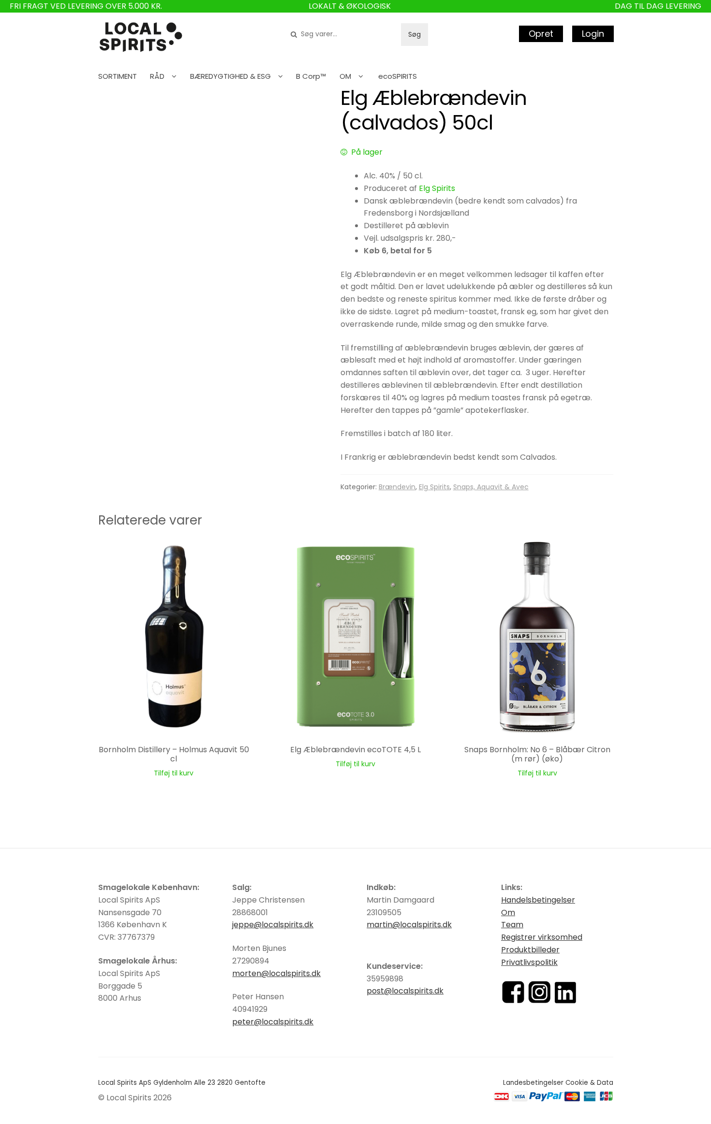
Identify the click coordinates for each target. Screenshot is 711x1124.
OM (345, 76)
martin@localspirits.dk (409, 924)
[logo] (140, 37)
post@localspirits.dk (405, 990)
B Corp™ (311, 76)
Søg (414, 34)
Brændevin (397, 487)
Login (593, 34)
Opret (541, 34)
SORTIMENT (117, 76)
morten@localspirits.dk (276, 973)
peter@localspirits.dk (272, 1021)
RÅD (157, 76)
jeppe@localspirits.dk (272, 924)
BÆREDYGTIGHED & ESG (230, 76)
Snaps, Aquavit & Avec (491, 487)
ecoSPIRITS (397, 76)
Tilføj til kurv (173, 773)
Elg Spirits (437, 188)
